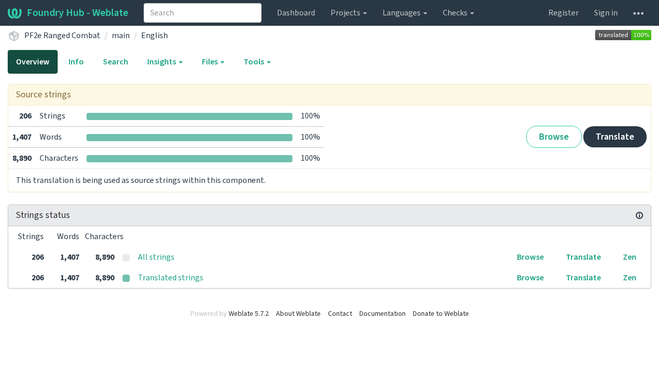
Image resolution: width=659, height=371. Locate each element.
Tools (255, 62)
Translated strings (170, 277)
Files (210, 62)
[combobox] (203, 13)
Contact (340, 314)
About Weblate (298, 314)
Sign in (606, 13)
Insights (162, 62)
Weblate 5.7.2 (249, 314)
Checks (456, 13)
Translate (615, 136)
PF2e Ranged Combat (62, 35)
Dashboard (296, 13)
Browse (554, 136)
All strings (156, 257)
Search (115, 62)
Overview (32, 62)
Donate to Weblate (441, 314)
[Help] (638, 13)
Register (563, 13)
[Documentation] (639, 215)
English (154, 35)
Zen (629, 257)
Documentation (382, 314)
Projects (346, 13)
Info (76, 62)
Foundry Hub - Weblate (77, 13)
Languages (402, 13)
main (121, 35)
